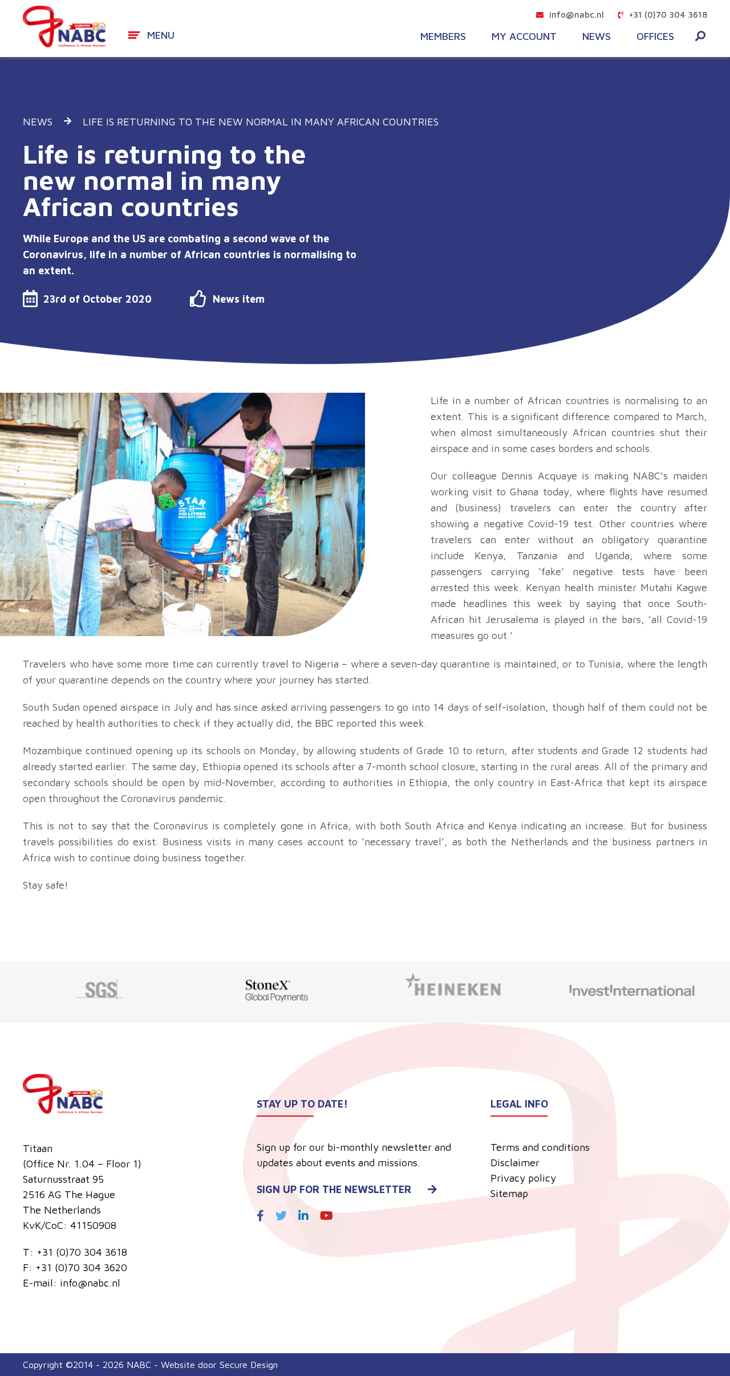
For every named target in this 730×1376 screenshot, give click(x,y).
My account (524, 36)
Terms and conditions (540, 1147)
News (596, 36)
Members (443, 36)
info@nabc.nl (576, 14)
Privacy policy (523, 1178)
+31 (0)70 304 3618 (668, 14)
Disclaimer (515, 1163)
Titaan (37, 1148)
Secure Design (249, 1364)
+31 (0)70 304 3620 (81, 1267)
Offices (655, 36)
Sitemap (509, 1193)
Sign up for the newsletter (334, 1189)
